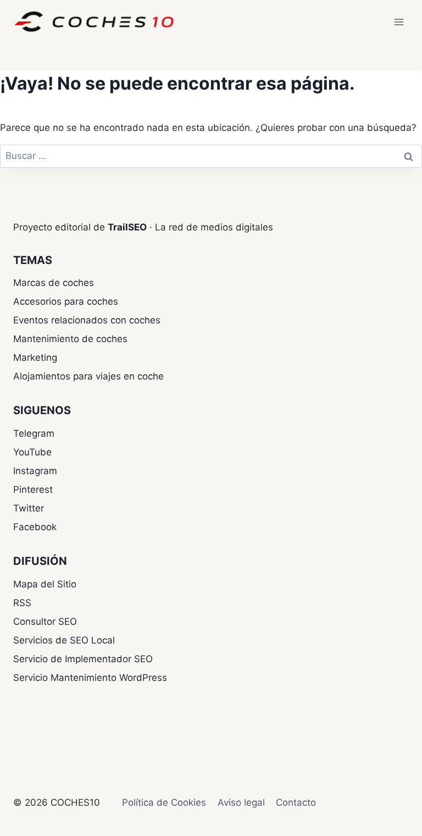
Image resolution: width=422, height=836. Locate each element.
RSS (22, 602)
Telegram (33, 433)
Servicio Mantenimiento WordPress (90, 677)
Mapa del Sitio (44, 584)
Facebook (35, 526)
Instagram (35, 470)
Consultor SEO (45, 621)
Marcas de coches (53, 282)
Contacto (296, 802)
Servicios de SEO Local (64, 640)
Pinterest (33, 489)
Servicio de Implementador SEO (83, 658)
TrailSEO (127, 227)
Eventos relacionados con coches (86, 320)
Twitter (28, 508)
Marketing (35, 357)
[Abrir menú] (398, 21)
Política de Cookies (164, 802)
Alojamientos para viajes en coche (88, 376)
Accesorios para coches (65, 301)
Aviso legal (241, 802)
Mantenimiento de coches (70, 338)
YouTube (32, 452)
